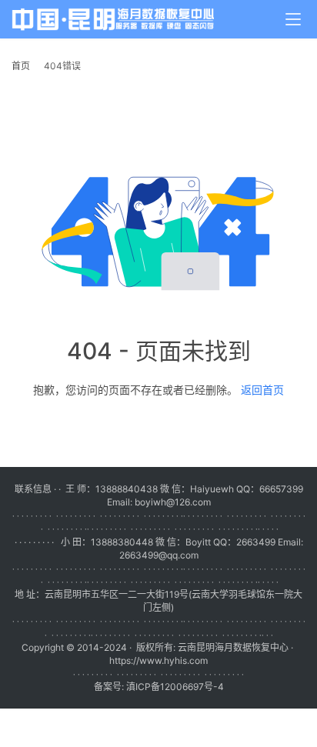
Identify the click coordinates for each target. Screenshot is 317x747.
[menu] (293, 19)
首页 (21, 66)
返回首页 (262, 389)
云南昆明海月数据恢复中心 (233, 647)
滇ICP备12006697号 (169, 686)
